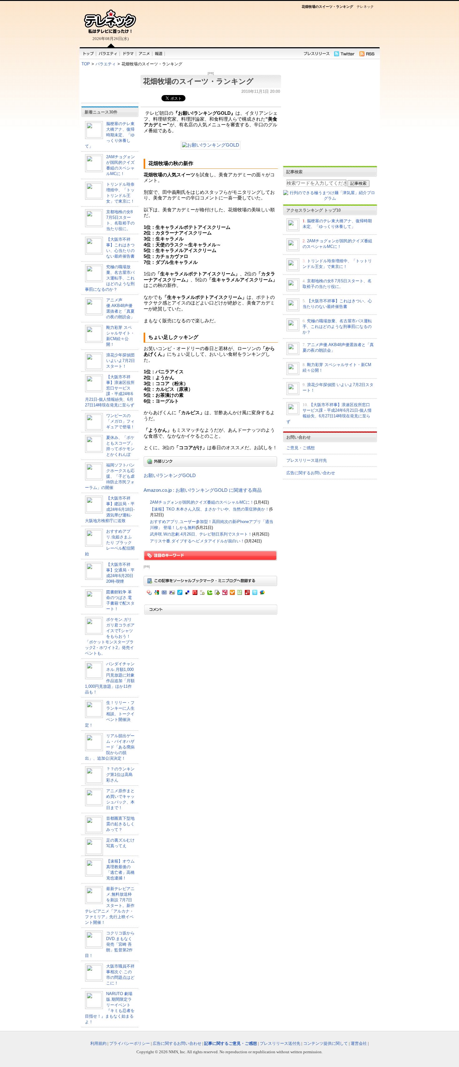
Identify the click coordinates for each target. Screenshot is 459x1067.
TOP (85, 64)
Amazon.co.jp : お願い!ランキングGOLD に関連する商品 (203, 490)
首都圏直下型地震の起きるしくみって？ (120, 824)
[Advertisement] (110, 86)
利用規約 (98, 1043)
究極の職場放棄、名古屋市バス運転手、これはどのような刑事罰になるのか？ (110, 278)
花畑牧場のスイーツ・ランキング (198, 81)
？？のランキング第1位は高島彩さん (120, 775)
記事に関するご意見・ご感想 (230, 1043)
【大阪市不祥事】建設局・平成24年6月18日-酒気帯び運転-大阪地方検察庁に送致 (110, 509)
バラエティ (106, 64)
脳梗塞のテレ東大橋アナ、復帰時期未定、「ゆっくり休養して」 (110, 134)
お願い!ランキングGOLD (170, 475)
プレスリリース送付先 (306, 460)
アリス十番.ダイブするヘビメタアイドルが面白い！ (197, 541)
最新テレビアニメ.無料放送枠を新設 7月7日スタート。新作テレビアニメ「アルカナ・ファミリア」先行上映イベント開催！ (110, 905)
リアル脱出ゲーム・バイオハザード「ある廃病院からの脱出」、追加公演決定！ (110, 747)
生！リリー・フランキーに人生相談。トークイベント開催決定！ (110, 713)
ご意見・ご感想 (300, 447)
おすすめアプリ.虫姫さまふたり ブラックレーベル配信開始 (110, 542)
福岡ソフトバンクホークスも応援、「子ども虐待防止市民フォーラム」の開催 (110, 476)
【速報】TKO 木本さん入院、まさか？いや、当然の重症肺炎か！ (209, 509)
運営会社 (359, 1043)
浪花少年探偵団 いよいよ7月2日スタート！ (120, 361)
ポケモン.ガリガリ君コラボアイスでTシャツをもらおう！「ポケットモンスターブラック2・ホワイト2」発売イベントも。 (110, 636)
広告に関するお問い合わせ (310, 473)
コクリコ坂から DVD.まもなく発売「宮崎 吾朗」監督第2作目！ (110, 944)
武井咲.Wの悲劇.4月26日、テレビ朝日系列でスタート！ (201, 534)
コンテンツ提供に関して (325, 1043)
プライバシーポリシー (129, 1043)
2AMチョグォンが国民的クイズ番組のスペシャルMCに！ (202, 502)
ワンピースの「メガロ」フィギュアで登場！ (120, 421)
